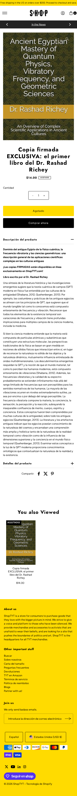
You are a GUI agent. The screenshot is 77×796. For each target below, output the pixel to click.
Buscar (8, 655)
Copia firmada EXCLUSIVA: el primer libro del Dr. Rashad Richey (21, 573)
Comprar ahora (38, 222)
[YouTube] (13, 767)
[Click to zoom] (67, 39)
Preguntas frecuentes (16, 667)
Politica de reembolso (16, 683)
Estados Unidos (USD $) (48, 736)
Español (14, 736)
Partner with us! (13, 690)
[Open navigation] (5, 13)
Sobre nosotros (12, 659)
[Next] (70, 25)
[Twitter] (6, 767)
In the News (39, 24)
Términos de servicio (16, 679)
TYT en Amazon (13, 675)
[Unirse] (68, 719)
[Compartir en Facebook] (39, 473)
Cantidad (8, 187)
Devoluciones (12, 671)
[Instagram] (24, 767)
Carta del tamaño (14, 663)
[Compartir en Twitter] (46, 473)
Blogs (7, 687)
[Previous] (7, 25)
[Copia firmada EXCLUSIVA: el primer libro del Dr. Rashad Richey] (21, 542)
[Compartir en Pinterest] (52, 473)
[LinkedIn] (19, 767)
